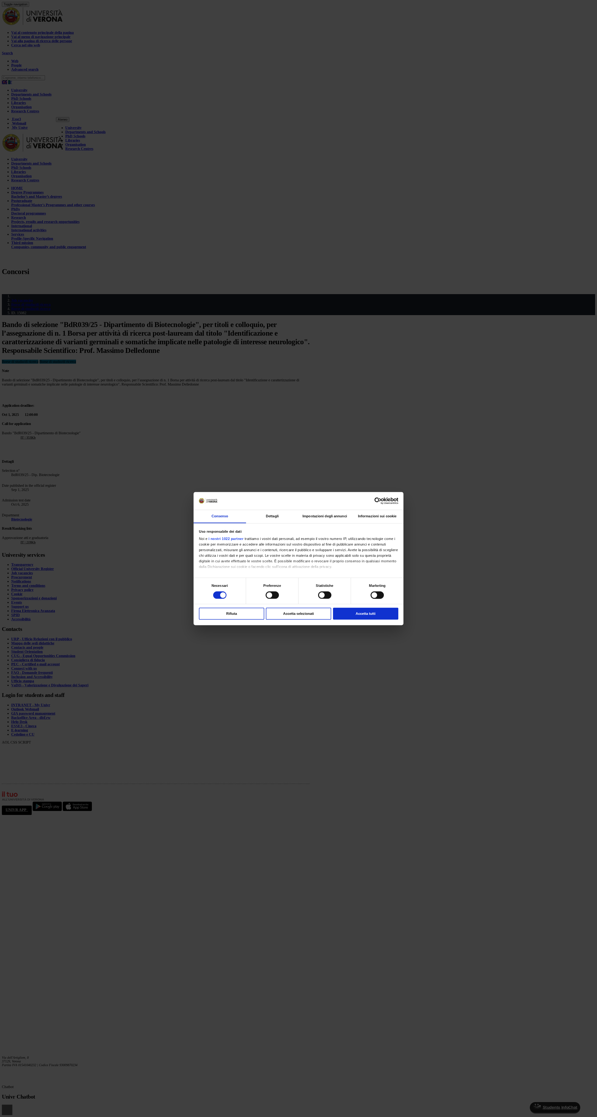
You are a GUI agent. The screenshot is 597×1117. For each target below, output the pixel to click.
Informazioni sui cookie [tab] (377, 516)
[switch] (272, 595)
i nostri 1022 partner (226, 539)
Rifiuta (231, 614)
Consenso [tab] (220, 516)
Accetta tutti (365, 614)
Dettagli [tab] (272, 516)
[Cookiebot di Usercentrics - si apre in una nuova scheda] (378, 500)
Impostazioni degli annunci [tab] (324, 516)
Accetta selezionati (298, 614)
